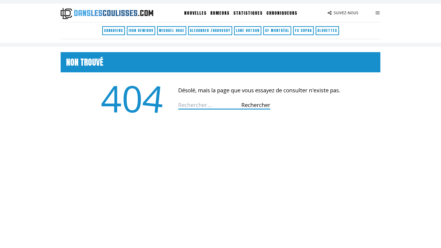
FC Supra (303, 30)
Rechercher (255, 105)
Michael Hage (171, 30)
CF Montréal (277, 30)
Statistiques (248, 13)
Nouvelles (195, 13)
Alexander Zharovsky (210, 30)
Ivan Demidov (141, 30)
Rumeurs (220, 13)
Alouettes (327, 30)
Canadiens (113, 30)
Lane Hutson (248, 30)
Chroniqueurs (281, 13)
